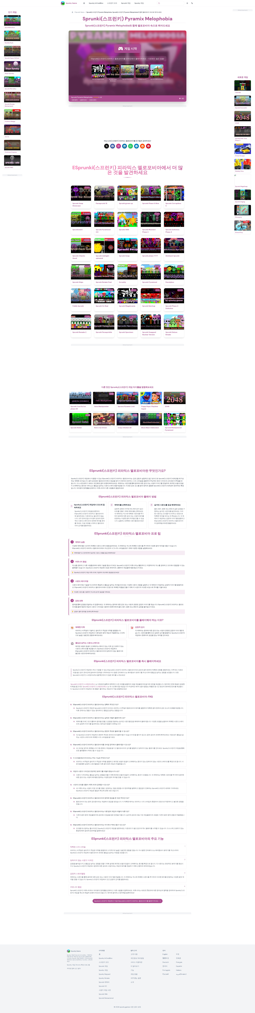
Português (166, 970)
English (165, 954)
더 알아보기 (135, 966)
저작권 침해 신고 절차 (74, 968)
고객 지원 (134, 954)
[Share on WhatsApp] (130, 146)
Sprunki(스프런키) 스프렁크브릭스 (83, 684)
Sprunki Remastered (106, 998)
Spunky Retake (104, 978)
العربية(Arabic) (181, 974)
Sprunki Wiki (103, 994)
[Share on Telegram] (136, 146)
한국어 (165, 966)
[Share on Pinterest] (148, 146)
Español (179, 966)
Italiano (178, 970)
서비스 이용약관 (136, 962)
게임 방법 (134, 974)
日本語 (178, 958)
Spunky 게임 (139, 3)
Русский (166, 974)
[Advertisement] (12, 206)
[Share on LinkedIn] (124, 146)
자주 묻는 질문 (136, 978)
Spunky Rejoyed (104, 974)
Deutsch (166, 962)
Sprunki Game (79, 12)
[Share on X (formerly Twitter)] (106, 146)
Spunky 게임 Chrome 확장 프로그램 (78, 965)
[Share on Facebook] (112, 146)
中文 (177, 954)
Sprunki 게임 (125, 3)
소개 (132, 982)
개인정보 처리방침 (137, 958)
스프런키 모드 (112, 3)
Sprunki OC (103, 986)
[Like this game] (180, 98)
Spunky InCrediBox (96, 3)
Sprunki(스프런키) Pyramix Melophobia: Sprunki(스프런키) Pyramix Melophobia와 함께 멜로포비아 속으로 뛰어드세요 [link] (124, 12)
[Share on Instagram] (118, 146)
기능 (132, 970)
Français (179, 962)
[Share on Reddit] (142, 146)
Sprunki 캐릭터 (104, 982)
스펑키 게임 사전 (105, 990)
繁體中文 (166, 958)
